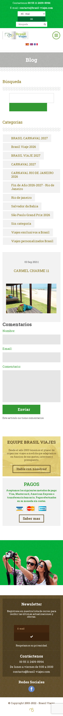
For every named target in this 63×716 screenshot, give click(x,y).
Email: (7, 349)
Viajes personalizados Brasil (32, 241)
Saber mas (31, 518)
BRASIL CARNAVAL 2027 (29, 138)
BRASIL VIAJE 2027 (25, 155)
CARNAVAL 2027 (23, 164)
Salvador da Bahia (24, 206)
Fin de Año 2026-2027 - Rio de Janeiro (32, 187)
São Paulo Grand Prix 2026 (30, 215)
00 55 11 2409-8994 (39, 3)
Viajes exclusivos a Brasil (30, 232)
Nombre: (9, 331)
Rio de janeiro (21, 198)
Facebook (31, 689)
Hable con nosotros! (31, 469)
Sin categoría (21, 224)
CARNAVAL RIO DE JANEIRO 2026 (32, 174)
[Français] (36, 43)
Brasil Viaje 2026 (23, 147)
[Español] (27, 43)
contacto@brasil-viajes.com (36, 7)
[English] (31, 43)
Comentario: (12, 367)
